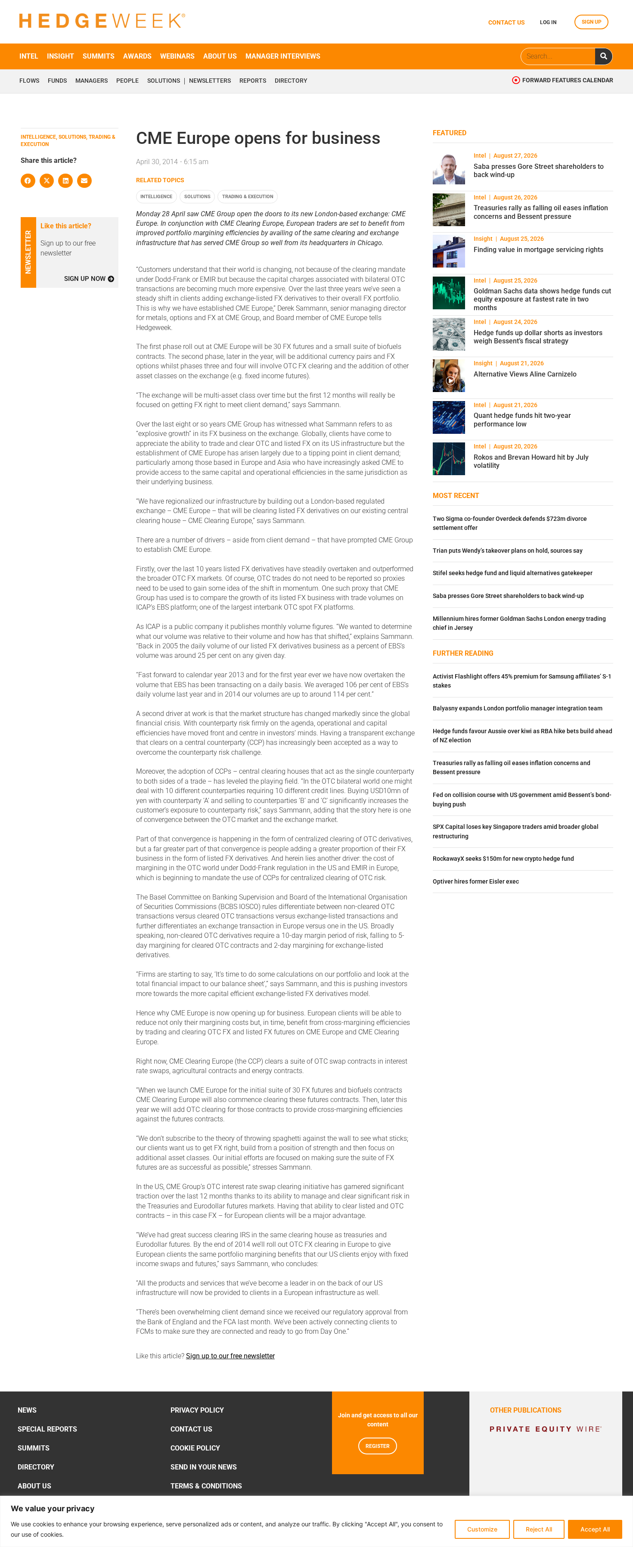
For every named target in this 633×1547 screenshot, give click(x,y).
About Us (34, 1486)
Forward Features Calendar (567, 80)
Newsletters (210, 81)
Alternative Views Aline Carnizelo (525, 374)
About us (220, 56)
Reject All (539, 1529)
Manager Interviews (282, 56)
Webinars (177, 56)
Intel (28, 56)
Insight (60, 56)
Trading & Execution (247, 196)
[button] (28, 181)
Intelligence (156, 196)
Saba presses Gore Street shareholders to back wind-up (508, 596)
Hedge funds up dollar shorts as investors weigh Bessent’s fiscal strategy (538, 337)
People (127, 81)
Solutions (163, 81)
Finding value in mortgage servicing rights (538, 250)
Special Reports (47, 1429)
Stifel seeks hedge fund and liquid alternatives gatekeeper (513, 573)
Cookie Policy (195, 1448)
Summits (99, 56)
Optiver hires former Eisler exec (476, 881)
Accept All (595, 1529)
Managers (91, 81)
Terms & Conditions (206, 1486)
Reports (252, 81)
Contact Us (191, 1429)
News (27, 1410)
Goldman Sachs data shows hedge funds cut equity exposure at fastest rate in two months (542, 299)
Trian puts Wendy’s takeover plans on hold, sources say (508, 550)
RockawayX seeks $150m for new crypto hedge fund (503, 858)
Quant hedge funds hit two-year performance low (522, 419)
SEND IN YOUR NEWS (204, 1467)
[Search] (603, 56)
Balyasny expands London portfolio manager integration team (517, 708)
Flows (29, 81)
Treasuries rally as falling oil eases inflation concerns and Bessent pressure (541, 212)
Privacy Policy (197, 1410)
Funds (57, 81)
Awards (137, 56)
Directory (291, 81)
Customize (482, 1529)
